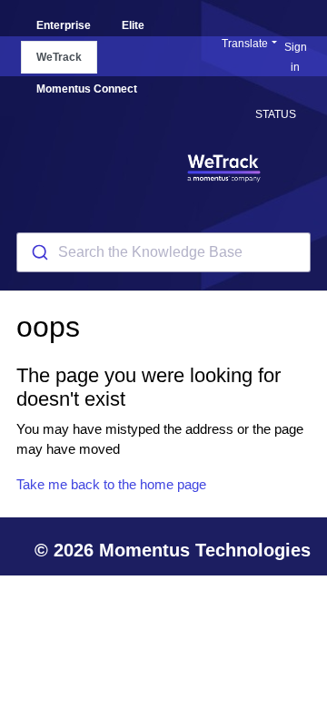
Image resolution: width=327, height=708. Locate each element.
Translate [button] (245, 43)
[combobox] (163, 252)
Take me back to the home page (111, 484)
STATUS (275, 114)
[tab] (63, 25)
